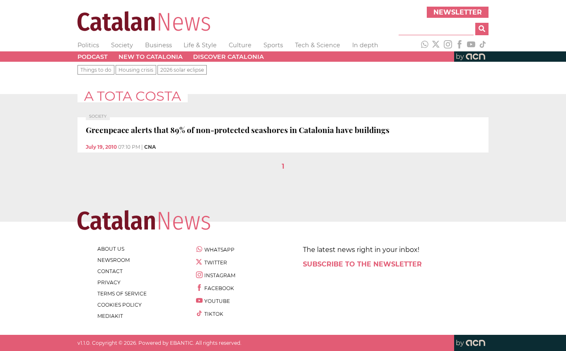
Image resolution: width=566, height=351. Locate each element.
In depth (365, 45)
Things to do (95, 70)
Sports (273, 45)
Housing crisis (136, 70)
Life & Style (200, 45)
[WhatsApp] (425, 45)
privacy (109, 282)
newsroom (113, 260)
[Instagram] (448, 45)
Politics (88, 45)
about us (110, 249)
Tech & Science (317, 45)
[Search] (482, 29)
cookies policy (119, 305)
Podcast (92, 57)
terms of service (122, 293)
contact (110, 271)
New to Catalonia (151, 57)
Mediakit (110, 316)
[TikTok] (483, 45)
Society (122, 45)
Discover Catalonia (228, 57)
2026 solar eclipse (182, 70)
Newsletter (457, 12)
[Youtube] (471, 45)
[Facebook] (459, 45)
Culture (240, 45)
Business (158, 45)
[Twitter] (436, 45)
